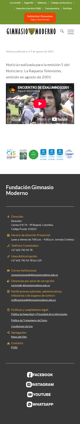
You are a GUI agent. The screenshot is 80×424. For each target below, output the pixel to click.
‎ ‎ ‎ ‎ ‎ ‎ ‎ (11, 8)
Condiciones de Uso (22, 326)
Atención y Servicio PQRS (28, 8)
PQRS (14, 347)
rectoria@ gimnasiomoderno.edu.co (30, 285)
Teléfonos (42, 2)
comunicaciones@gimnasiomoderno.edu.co (34, 274)
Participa (67, 8)
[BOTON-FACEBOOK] (40, 374)
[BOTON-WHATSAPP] (40, 404)
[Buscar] (60, 31)
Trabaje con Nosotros (61, 2)
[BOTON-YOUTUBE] (40, 394)
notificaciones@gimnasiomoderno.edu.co (33, 299)
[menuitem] (15, 3)
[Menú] (69, 31)
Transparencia (52, 8)
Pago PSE (28, 2)
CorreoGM (15, 2)
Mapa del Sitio (19, 336)
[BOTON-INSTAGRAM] (40, 384)
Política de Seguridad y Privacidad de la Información (39, 314)
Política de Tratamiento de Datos (29, 320)
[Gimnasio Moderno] (33, 31)
